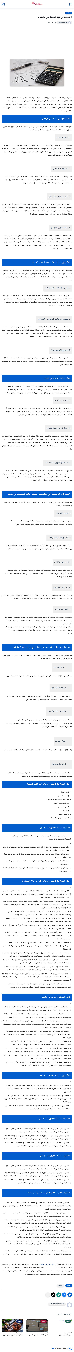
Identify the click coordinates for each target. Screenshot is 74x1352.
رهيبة (53, 1348)
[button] (64, 1294)
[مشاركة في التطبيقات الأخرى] (48, 1294)
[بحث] (3, 4)
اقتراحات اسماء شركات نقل (38, 1335)
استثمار (69, 13)
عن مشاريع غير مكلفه (46, 1264)
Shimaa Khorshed (63, 22)
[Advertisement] (37, 44)
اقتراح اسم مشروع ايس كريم (13, 1335)
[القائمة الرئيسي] (70, 4)
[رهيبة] (37, 4)
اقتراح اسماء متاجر (65, 1335)
